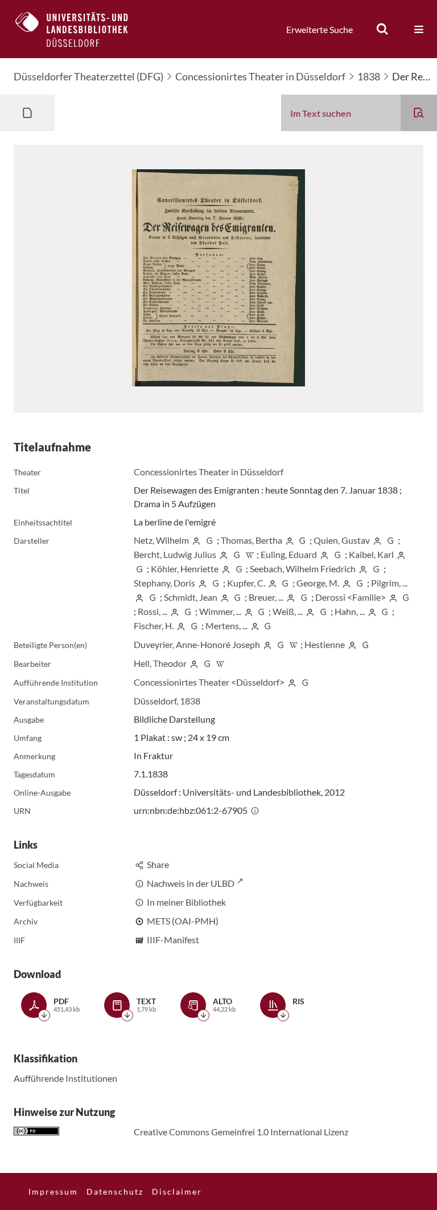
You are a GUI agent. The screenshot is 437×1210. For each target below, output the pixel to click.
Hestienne (324, 644)
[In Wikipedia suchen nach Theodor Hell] (220, 663)
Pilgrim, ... (389, 582)
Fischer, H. (154, 625)
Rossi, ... (152, 611)
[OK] (382, 29)
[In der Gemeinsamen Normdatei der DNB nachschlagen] (209, 540)
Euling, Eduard (289, 554)
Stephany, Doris (164, 582)
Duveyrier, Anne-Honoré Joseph (197, 644)
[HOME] (80, 29)
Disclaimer (177, 1191)
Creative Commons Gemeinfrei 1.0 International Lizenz (241, 1131)
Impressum (53, 1191)
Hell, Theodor (160, 663)
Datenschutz (114, 1191)
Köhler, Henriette (184, 568)
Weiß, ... (288, 611)
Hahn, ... (350, 611)
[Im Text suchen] (419, 113)
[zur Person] (196, 540)
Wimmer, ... (220, 611)
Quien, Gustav (342, 540)
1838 (368, 76)
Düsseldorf (155, 700)
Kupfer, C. (246, 582)
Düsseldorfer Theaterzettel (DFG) (88, 76)
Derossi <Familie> (350, 597)
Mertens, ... (226, 625)
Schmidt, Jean (190, 597)
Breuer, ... (266, 597)
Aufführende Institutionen (65, 1078)
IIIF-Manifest (173, 939)
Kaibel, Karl (371, 554)
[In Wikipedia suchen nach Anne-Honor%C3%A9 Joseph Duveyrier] (293, 644)
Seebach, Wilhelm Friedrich (303, 568)
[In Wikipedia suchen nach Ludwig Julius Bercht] (249, 554)
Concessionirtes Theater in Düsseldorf (260, 76)
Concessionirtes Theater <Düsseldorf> (209, 682)
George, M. (317, 582)
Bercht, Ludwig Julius (175, 554)
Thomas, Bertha (251, 540)
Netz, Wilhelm (161, 540)
